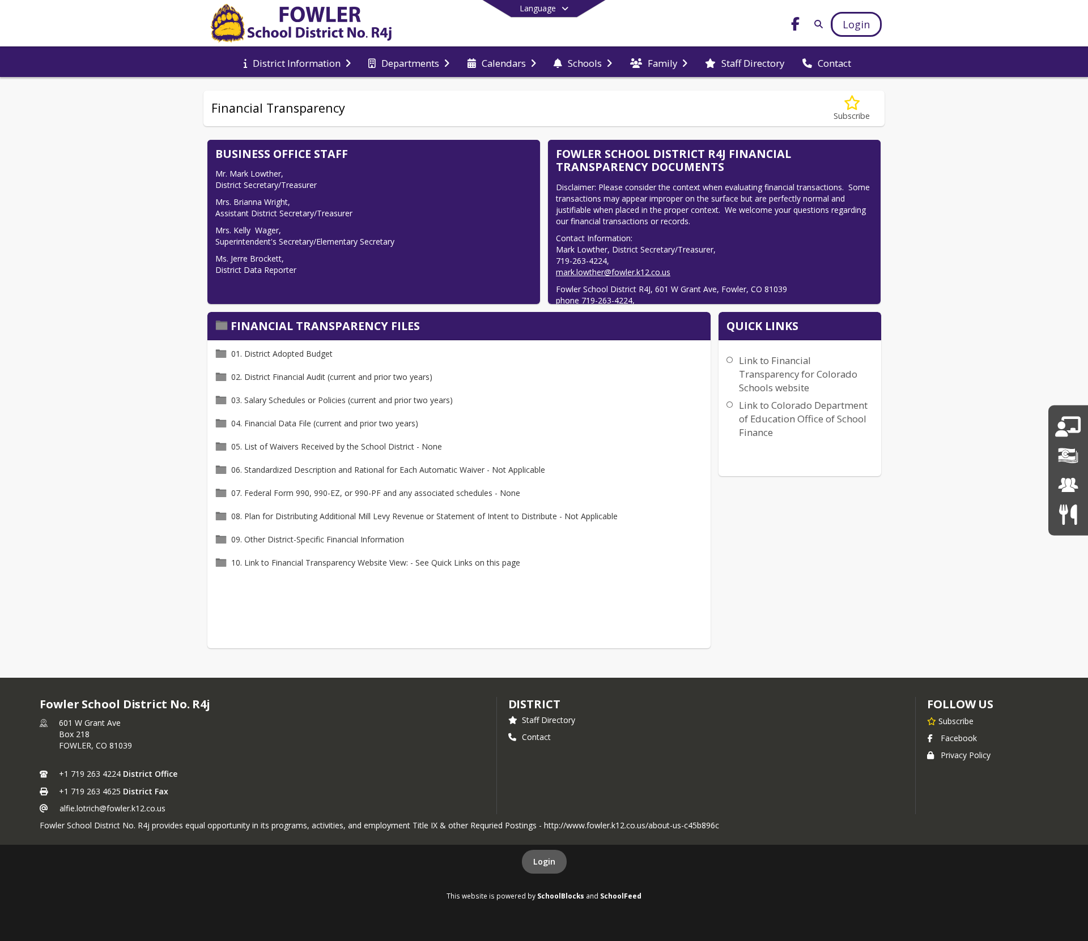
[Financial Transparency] (1068, 456)
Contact (536, 737)
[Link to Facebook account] (795, 25)
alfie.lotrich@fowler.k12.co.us (112, 808)
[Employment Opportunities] (1068, 485)
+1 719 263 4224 (90, 773)
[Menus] (1068, 514)
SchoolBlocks (560, 895)
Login (544, 861)
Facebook (959, 738)
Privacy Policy (966, 755)
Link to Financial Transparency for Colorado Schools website (798, 374)
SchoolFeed (620, 895)
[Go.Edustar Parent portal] (1068, 426)
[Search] (816, 24)
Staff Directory (548, 720)
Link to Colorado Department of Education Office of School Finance (803, 419)
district (534, 704)
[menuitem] (297, 62)
